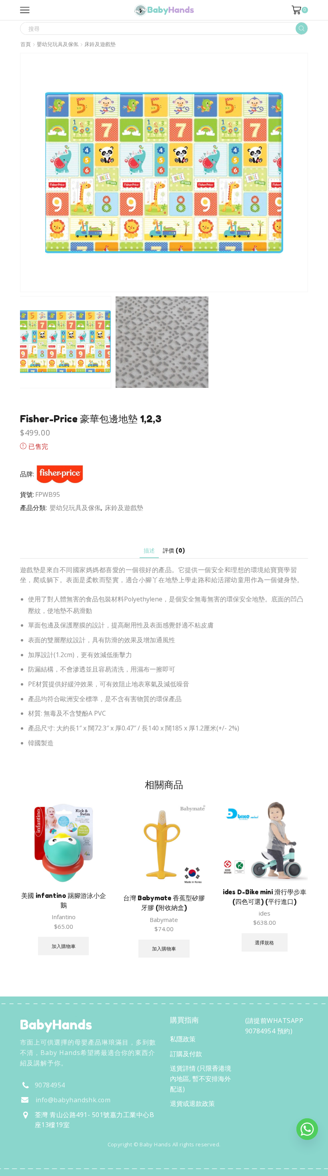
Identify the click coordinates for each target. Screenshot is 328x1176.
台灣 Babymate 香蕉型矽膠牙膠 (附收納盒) (164, 903)
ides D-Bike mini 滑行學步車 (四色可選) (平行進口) (264, 897)
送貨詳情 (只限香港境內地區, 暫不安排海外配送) (200, 1078)
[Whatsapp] (307, 1129)
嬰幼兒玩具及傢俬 (57, 44)
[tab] (149, 550)
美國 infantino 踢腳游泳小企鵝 (63, 900)
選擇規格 (264, 942)
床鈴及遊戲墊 (100, 44)
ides (264, 913)
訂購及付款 (186, 1053)
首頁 (25, 44)
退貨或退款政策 (192, 1103)
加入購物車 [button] (64, 946)
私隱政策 (183, 1039)
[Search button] (302, 28)
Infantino (64, 917)
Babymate (164, 920)
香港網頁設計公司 (72, 1161)
